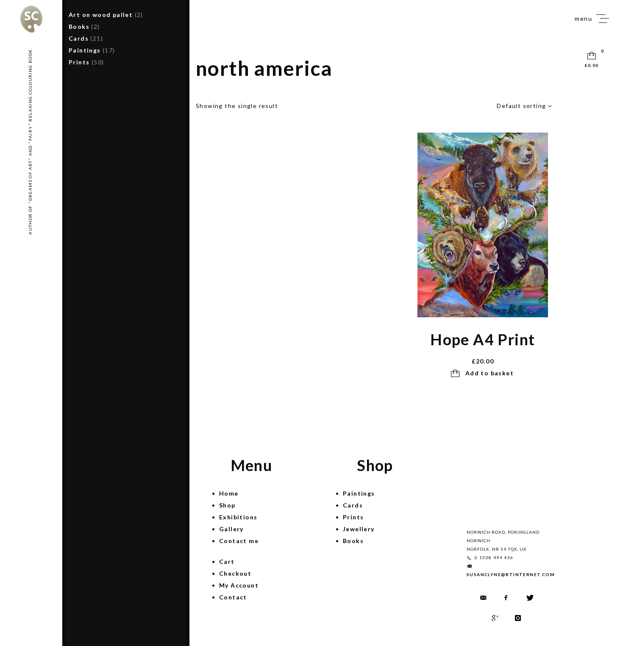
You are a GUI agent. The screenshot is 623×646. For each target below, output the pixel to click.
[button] (482, 373)
